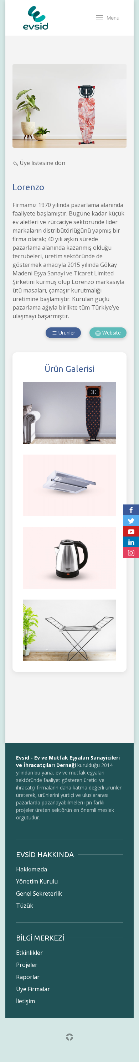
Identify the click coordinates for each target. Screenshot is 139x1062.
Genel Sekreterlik (39, 893)
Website (111, 332)
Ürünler (66, 332)
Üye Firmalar (33, 989)
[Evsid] (35, 18)
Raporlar (28, 977)
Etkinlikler (29, 953)
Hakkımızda (31, 869)
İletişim (25, 1001)
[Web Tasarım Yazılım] (69, 1036)
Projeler (26, 965)
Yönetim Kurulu (37, 881)
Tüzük (24, 906)
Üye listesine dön (41, 163)
